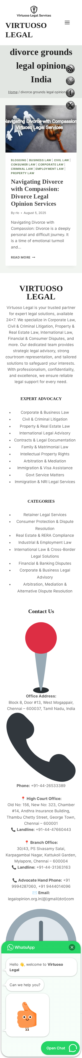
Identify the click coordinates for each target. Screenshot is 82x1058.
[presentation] (41, 129)
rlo (17, 213)
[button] (72, 947)
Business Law (40, 160)
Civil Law (61, 160)
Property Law (22, 173)
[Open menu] (69, 22)
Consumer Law (23, 164)
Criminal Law (22, 168)
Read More (23, 257)
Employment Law (50, 168)
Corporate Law (51, 164)
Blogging (18, 160)
